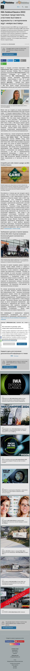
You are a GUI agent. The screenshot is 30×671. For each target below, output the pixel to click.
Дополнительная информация (9, 340)
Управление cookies (9, 343)
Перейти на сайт (22, 343)
